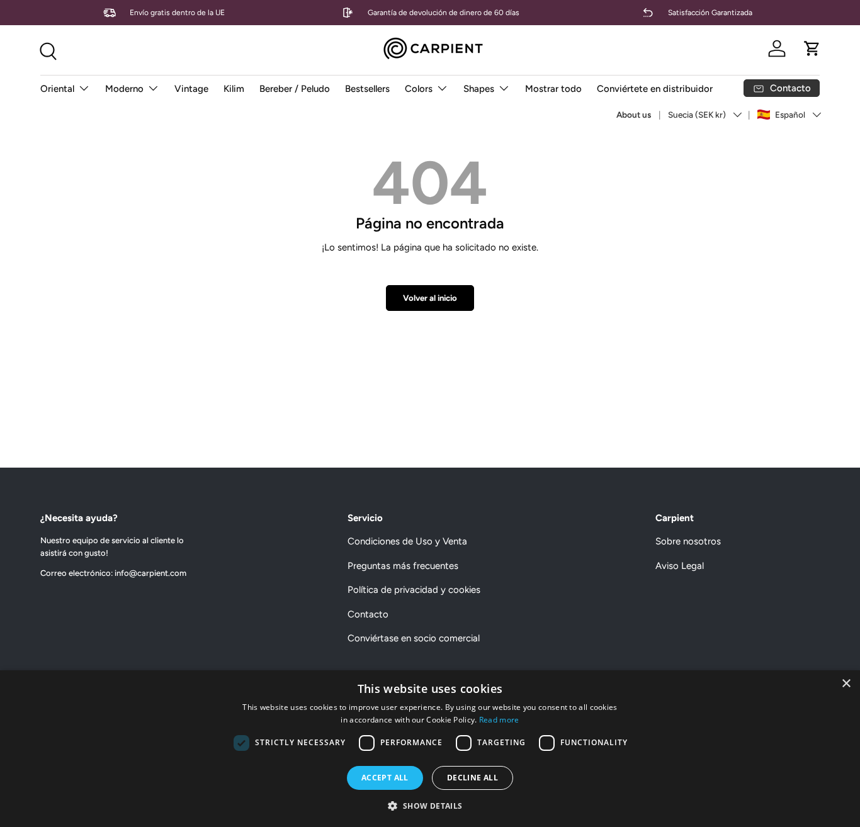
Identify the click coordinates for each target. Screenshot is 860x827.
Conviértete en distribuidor (655, 88)
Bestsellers (367, 88)
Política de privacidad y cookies (414, 589)
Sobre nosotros (688, 541)
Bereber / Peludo (294, 88)
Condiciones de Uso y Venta (407, 541)
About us (633, 115)
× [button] (846, 684)
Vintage (191, 88)
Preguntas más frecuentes (403, 565)
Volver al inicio (430, 298)
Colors (419, 88)
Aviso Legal (679, 565)
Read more (499, 719)
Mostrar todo (553, 88)
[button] (812, 48)
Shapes (478, 88)
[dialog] (430, 748)
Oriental (57, 88)
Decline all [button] (472, 777)
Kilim (233, 88)
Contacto (368, 614)
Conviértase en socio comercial (414, 638)
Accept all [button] (385, 777)
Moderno (124, 88)
